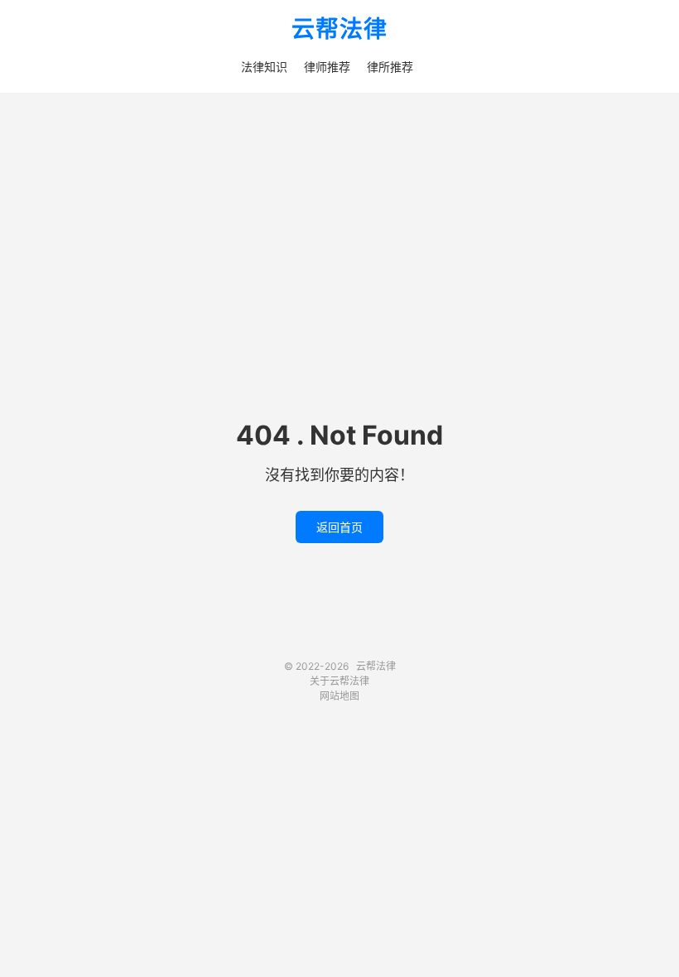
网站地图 (339, 696)
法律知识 (264, 67)
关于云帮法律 (339, 681)
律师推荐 (327, 67)
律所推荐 (390, 67)
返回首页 (339, 527)
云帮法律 (339, 30)
